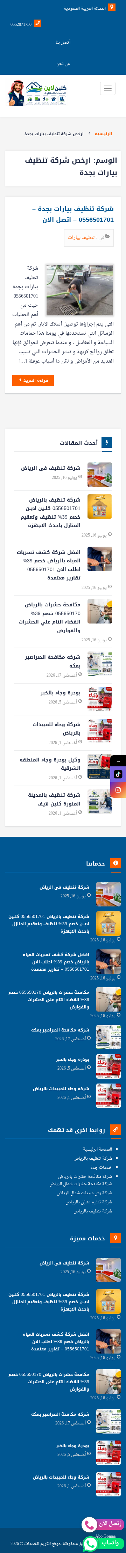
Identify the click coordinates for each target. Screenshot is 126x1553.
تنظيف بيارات (82, 237)
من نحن (63, 64)
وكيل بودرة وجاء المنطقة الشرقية (50, 764)
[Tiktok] (118, 774)
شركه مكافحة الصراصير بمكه (52, 661)
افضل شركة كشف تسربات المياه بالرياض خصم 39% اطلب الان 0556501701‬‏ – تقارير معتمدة (48, 565)
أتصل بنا (63, 42)
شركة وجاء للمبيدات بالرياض (56, 729)
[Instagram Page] (118, 790)
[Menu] (107, 88)
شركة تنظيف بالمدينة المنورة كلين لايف (54, 799)
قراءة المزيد (35, 380)
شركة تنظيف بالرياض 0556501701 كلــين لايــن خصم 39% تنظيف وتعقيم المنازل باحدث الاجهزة (50, 513)
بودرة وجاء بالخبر (60, 693)
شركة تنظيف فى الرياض (50, 468)
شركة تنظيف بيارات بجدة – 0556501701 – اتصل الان (73, 214)
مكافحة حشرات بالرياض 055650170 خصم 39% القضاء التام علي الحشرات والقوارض (49, 617)
